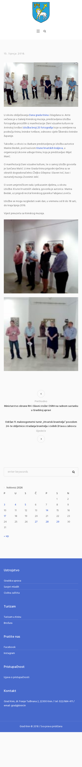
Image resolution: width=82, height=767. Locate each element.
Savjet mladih (11, 587)
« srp (6, 536)
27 (36, 522)
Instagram (9, 653)
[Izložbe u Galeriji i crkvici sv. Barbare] (41, 85)
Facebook (10, 647)
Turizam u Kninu (12, 617)
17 (5, 516)
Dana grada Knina (39, 115)
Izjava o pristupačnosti (16, 677)
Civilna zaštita (12, 593)
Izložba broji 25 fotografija (38, 128)
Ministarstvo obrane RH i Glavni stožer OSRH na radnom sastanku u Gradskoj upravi (41, 408)
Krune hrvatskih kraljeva (49, 148)
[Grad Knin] (41, 12)
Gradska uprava (12, 581)
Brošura (8, 623)
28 (47, 522)
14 (47, 510)
